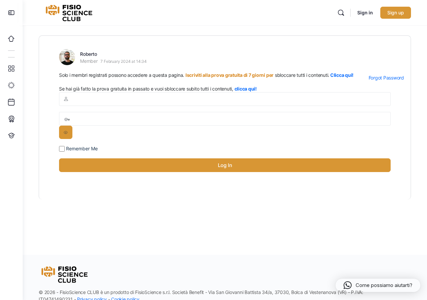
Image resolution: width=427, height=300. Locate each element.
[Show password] (65, 132)
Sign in (365, 12)
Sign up (395, 12)
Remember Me (81, 148)
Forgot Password (386, 78)
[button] (378, 285)
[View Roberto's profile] (67, 57)
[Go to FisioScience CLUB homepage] (70, 12)
